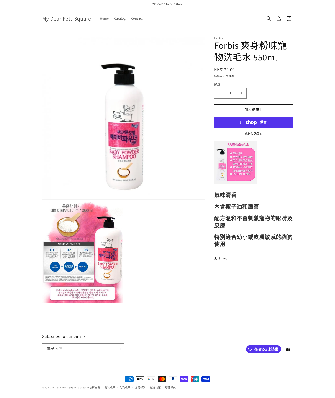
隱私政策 (110, 387)
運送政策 (155, 387)
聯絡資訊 (170, 387)
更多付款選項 (253, 133)
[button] (269, 18)
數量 (217, 84)
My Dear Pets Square (64, 387)
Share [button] (223, 258)
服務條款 (140, 387)
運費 (231, 76)
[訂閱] (119, 349)
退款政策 (125, 387)
